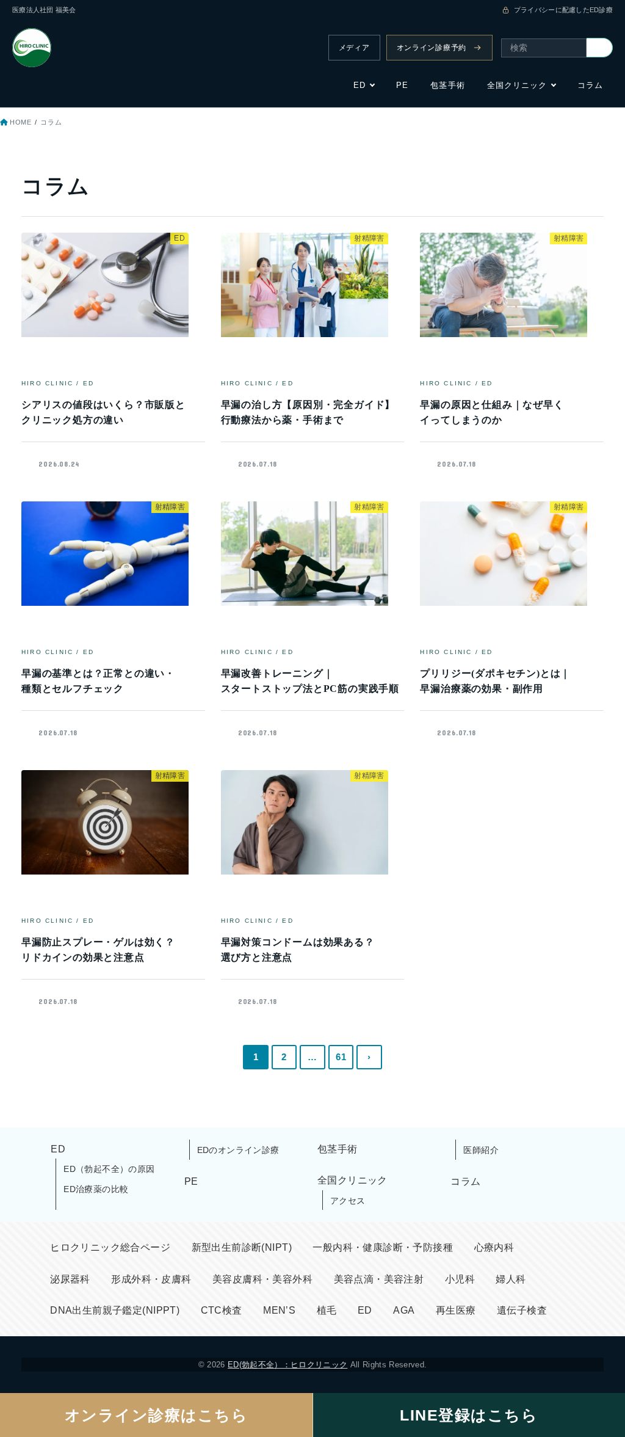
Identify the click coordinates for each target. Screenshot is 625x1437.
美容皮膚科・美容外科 (262, 1279)
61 (341, 1057)
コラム (590, 85)
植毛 (327, 1310)
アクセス (348, 1201)
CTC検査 (221, 1310)
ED (359, 85)
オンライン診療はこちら (156, 1415)
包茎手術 (447, 85)
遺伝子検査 (522, 1310)
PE (402, 85)
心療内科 (494, 1247)
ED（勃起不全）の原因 (109, 1169)
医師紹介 (481, 1150)
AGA (403, 1310)
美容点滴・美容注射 (379, 1279)
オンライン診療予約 (431, 47)
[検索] (600, 47)
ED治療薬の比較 (95, 1189)
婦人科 (511, 1279)
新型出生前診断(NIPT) (242, 1247)
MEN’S (279, 1310)
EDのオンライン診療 (238, 1150)
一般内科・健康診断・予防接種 (382, 1247)
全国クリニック (517, 85)
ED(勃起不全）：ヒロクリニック (287, 1364)
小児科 (460, 1279)
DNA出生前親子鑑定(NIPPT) (114, 1310)
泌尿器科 (70, 1279)
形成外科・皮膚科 (151, 1279)
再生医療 (456, 1310)
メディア (354, 47)
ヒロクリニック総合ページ (110, 1247)
